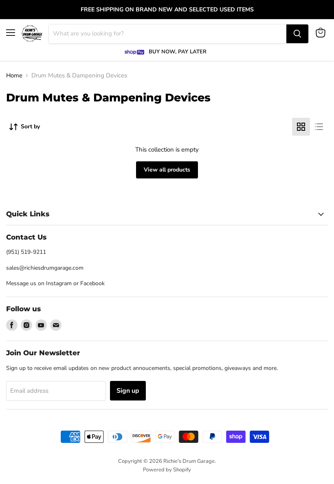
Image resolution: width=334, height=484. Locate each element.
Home (14, 75)
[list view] (319, 127)
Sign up (127, 390)
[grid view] (301, 127)
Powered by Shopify (167, 469)
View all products (167, 170)
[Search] (297, 33)
